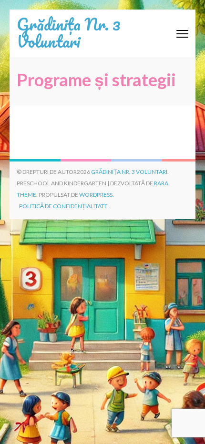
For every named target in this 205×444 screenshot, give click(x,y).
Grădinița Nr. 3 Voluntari (69, 32)
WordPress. (96, 194)
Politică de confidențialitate (63, 206)
